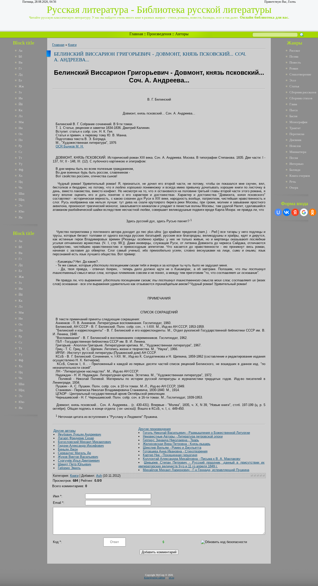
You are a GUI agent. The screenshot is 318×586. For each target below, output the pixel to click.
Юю (21, 211)
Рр (20, 146)
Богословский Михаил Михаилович (84, 442)
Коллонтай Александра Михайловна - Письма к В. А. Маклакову (191, 459)
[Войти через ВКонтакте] (286, 212)
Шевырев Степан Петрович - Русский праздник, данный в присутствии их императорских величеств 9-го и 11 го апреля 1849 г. (201, 464)
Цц (21, 181)
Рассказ (294, 50)
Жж (21, 86)
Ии (21, 98)
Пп (21, 140)
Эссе (292, 80)
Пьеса (293, 110)
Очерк (293, 187)
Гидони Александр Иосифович (81, 445)
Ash (99, 475)
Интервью (296, 164)
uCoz (171, 577)
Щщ (21, 199)
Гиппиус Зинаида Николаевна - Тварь (171, 440)
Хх (21, 176)
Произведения (159, 34)
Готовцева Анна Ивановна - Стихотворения (175, 451)
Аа (20, 50)
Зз (20, 92)
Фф (21, 170)
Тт (20, 158)
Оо (21, 134)
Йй (21, 104)
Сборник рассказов (302, 92)
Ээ (20, 205)
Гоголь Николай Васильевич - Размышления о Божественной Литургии (196, 433)
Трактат (295, 128)
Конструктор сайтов (154, 577)
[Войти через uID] (278, 212)
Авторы (182, 34)
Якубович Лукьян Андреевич (79, 434)
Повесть (295, 62)
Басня (293, 116)
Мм (21, 122)
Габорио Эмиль (69, 468)
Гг (20, 68)
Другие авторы (64, 431)
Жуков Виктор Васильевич (78, 457)
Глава (293, 104)
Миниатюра (297, 152)
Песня (293, 158)
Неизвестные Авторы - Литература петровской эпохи (183, 436)
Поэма (293, 56)
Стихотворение (300, 74)
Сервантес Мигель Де (74, 453)
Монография (298, 122)
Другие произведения (154, 429)
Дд (21, 74)
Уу (21, 164)
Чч (20, 187)
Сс (20, 152)
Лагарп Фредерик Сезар (76, 438)
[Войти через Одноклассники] (312, 212)
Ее (20, 80)
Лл (20, 116)
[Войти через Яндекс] (295, 212)
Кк (20, 110)
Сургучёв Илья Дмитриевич (79, 460)
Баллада (294, 170)
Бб (20, 56)
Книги (72, 45)
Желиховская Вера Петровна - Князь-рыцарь (176, 444)
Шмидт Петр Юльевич (74, 464)
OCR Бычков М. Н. (70, 146)
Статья (294, 86)
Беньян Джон (68, 449)
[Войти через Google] (304, 212)
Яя (20, 217)
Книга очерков (299, 176)
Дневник (295, 140)
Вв (20, 62)
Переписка (296, 134)
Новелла (295, 146)
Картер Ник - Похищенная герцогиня (170, 455)
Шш (21, 193)
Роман (293, 68)
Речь (292, 181)
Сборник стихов (300, 98)
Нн (21, 128)
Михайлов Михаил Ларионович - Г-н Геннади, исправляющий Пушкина (196, 470)
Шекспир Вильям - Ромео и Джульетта (172, 447)
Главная (136, 34)
